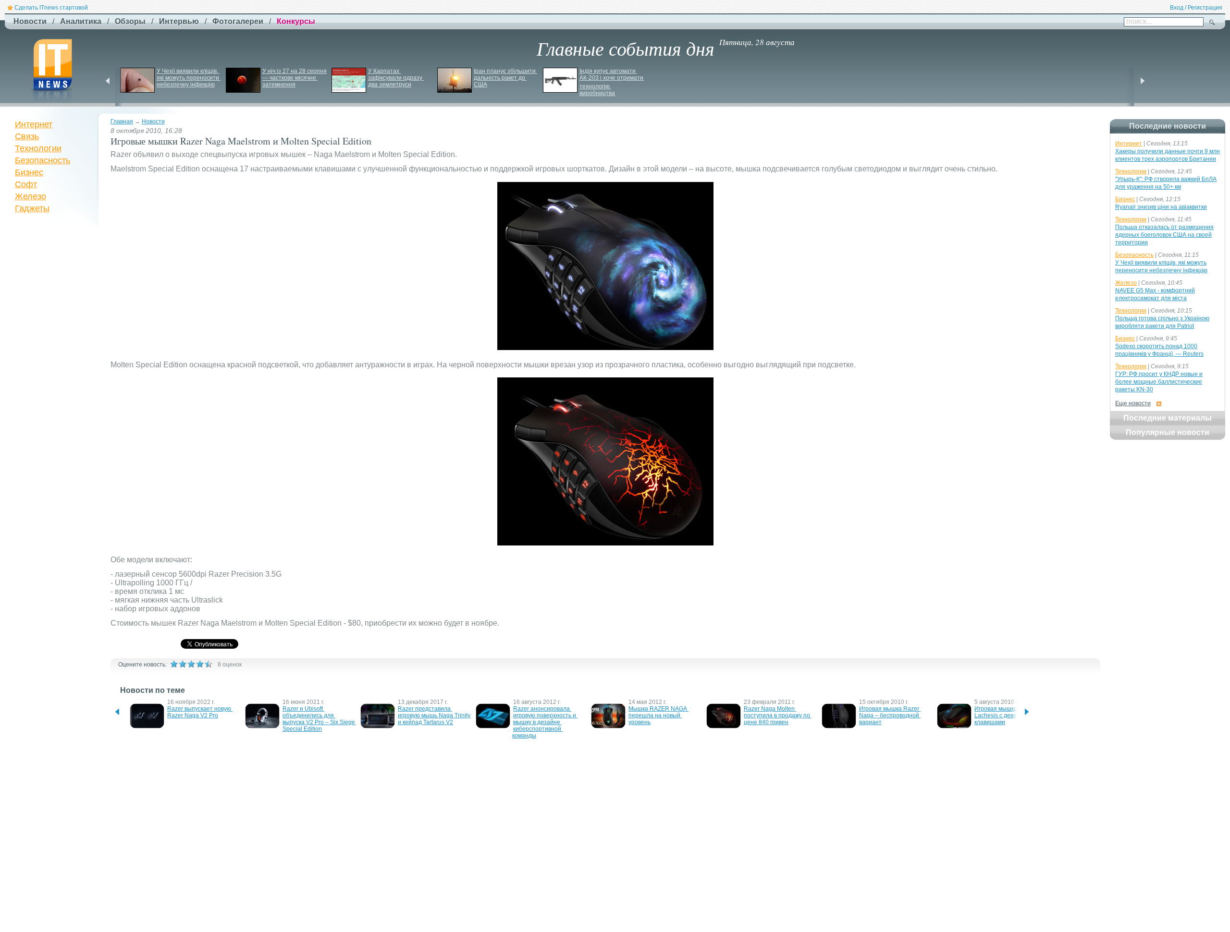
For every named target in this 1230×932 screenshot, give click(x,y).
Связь (27, 136)
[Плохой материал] (182, 664)
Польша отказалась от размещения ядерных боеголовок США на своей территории (1164, 235)
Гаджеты (32, 208)
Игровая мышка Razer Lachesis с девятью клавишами (1005, 715)
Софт (26, 184)
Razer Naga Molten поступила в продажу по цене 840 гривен (778, 715)
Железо (30, 196)
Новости (153, 121)
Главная (122, 121)
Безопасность (42, 160)
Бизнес (29, 172)
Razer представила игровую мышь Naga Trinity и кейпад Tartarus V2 (435, 715)
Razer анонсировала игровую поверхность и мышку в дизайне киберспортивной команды (545, 722)
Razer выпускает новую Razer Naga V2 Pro (200, 712)
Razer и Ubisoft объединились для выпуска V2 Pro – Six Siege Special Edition (320, 718)
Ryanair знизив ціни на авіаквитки (1161, 207)
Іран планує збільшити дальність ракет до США (505, 78)
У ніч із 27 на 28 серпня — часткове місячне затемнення (295, 78)
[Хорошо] (200, 664)
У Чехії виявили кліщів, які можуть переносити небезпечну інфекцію (189, 78)
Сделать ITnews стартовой (51, 7)
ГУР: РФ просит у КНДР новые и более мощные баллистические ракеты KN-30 (1159, 382)
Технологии (38, 148)
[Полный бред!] (174, 664)
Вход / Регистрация (1196, 7)
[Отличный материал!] (208, 664)
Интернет (33, 124)
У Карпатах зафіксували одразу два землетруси (396, 78)
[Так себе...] (191, 664)
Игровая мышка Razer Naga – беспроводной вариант (890, 715)
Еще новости (1133, 403)
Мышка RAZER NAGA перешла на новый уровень (658, 715)
